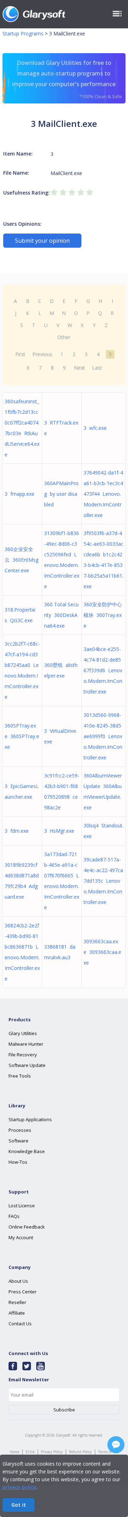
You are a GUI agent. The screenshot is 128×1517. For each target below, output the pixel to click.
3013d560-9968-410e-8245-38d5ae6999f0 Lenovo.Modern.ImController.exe (103, 736)
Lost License (22, 1205)
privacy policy (19, 1487)
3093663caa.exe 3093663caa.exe (102, 952)
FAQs (14, 1216)
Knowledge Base (27, 1151)
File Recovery (23, 1054)
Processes (20, 1130)
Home (14, 1451)
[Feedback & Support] (115, 1444)
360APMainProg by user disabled (61, 494)
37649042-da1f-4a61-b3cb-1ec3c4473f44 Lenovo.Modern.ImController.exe (103, 493)
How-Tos (18, 1162)
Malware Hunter (26, 1044)
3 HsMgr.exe (59, 830)
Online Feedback (27, 1227)
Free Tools (20, 1076)
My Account (21, 1237)
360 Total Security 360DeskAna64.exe (61, 615)
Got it (18, 1504)
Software (18, 1140)
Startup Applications (30, 1119)
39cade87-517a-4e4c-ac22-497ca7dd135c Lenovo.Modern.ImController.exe (103, 880)
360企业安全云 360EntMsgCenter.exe (21, 560)
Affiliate (17, 1313)
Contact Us (20, 1323)
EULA (30, 1451)
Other (63, 337)
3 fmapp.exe (19, 493)
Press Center (23, 1291)
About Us (18, 1281)
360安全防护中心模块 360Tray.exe (103, 615)
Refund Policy (80, 1451)
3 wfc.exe (95, 428)
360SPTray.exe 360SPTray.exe (22, 736)
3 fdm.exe (17, 830)
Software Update (27, 1065)
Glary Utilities (23, 1033)
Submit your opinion (42, 241)
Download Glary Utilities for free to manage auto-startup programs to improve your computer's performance (67, 79)
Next (79, 367)
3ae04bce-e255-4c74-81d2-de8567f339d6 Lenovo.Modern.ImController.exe (103, 670)
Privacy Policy (52, 1451)
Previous (42, 354)
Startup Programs (22, 33)
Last (97, 367)
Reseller (17, 1302)
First (20, 354)
